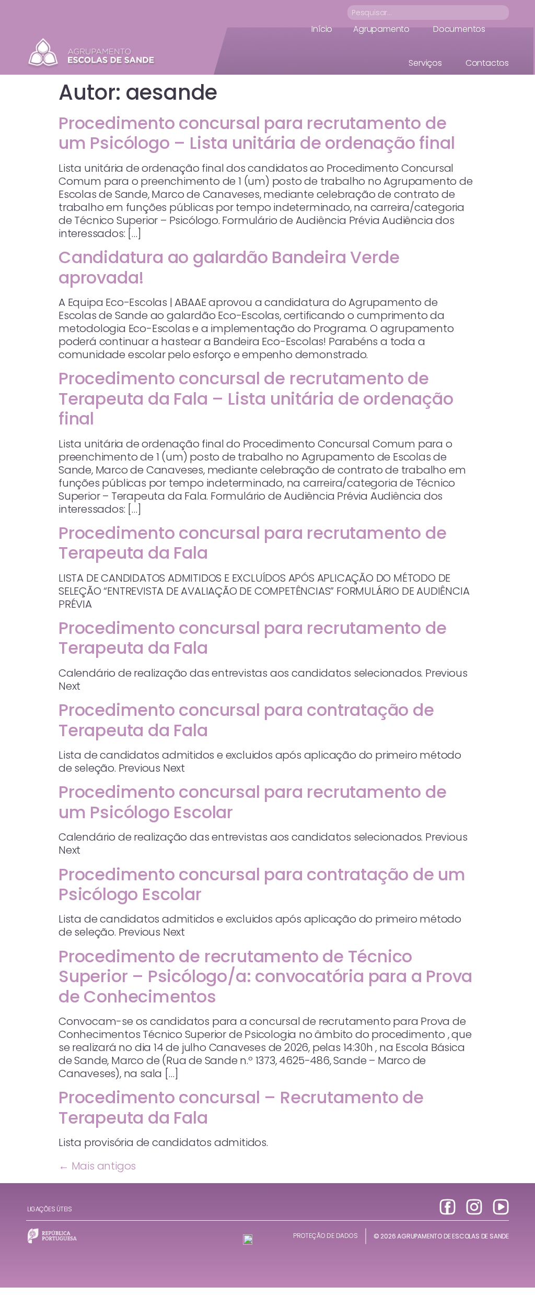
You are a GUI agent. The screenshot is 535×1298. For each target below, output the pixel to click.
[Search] (502, 12)
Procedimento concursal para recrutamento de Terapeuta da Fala (252, 542)
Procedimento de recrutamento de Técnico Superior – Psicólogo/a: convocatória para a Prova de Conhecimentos (265, 976)
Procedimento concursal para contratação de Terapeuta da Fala (246, 719)
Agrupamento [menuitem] (381, 29)
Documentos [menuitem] (459, 29)
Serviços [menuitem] (425, 63)
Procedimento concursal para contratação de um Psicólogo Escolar (262, 884)
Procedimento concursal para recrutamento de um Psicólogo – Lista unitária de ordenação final (257, 133)
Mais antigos (97, 1166)
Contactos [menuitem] (487, 63)
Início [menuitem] (321, 29)
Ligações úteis (49, 1209)
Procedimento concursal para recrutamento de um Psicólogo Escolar (252, 801)
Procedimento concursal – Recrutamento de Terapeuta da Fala (241, 1107)
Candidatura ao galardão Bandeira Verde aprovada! (229, 267)
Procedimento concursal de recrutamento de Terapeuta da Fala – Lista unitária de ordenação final (256, 398)
